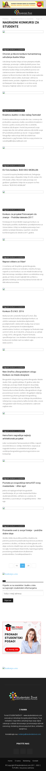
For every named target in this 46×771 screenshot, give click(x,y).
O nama (18, 761)
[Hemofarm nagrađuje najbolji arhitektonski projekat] (23, 422)
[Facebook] (16, 751)
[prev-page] (11, 566)
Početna (5, 19)
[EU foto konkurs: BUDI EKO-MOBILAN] (23, 156)
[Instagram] (23, 751)
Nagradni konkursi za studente (22, 19)
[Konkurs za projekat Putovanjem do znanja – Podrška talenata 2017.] (23, 201)
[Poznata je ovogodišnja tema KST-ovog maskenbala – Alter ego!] (23, 469)
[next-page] (34, 566)
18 (17, 566)
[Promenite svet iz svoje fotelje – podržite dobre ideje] (23, 517)
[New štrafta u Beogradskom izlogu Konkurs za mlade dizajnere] (23, 358)
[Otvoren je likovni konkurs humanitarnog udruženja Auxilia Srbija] (23, 40)
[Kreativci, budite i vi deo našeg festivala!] (23, 101)
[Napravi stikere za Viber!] (23, 248)
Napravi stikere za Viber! (14, 261)
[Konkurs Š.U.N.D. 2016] (23, 298)
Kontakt (35, 761)
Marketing (26, 761)
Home (10, 761)
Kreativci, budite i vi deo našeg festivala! (22, 115)
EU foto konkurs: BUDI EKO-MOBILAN (20, 170)
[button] (4, 12)
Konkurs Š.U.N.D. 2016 (13, 311)
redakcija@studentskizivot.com (29, 734)
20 (28, 566)
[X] (29, 751)
